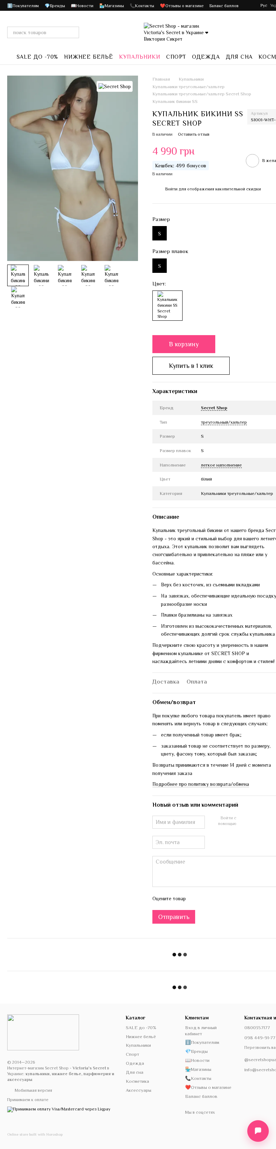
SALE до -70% (38, 57)
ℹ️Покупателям (23, 5)
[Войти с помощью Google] (256, 821)
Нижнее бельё (88, 57)
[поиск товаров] (73, 32)
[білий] (167, 305)
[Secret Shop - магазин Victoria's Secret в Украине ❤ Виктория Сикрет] (43, 1032)
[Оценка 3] (220, 898)
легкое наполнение (221, 465)
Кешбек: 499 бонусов (180, 165)
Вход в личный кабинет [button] (201, 1030)
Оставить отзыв (194, 134)
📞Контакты (142, 5)
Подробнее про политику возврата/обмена (200, 784)
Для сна (239, 57)
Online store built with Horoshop (35, 1134)
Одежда (206, 57)
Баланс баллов (224, 5)
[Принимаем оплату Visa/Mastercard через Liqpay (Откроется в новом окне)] (58, 1109)
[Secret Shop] (115, 86)
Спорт (176, 57)
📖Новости (82, 5)
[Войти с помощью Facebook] (244, 821)
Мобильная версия (33, 1090)
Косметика (137, 1081)
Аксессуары (138, 1090)
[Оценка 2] (209, 898)
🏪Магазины (111, 5)
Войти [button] (171, 189)
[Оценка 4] (232, 898)
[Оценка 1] (197, 898)
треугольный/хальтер (224, 422)
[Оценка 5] (243, 898)
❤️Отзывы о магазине (182, 5)
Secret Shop (214, 407)
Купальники (139, 57)
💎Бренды (55, 5)
